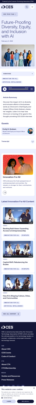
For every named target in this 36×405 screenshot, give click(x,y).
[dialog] (18, 395)
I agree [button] (9, 401)
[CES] (7, 6)
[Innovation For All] (18, 174)
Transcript (5, 141)
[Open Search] (27, 7)
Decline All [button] (25, 401)
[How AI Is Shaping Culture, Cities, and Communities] (18, 291)
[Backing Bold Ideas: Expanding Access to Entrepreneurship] (18, 222)
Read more (17, 396)
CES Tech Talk (8, 14)
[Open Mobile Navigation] (32, 7)
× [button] (34, 388)
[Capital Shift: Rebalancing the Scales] (18, 256)
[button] (18, 398)
